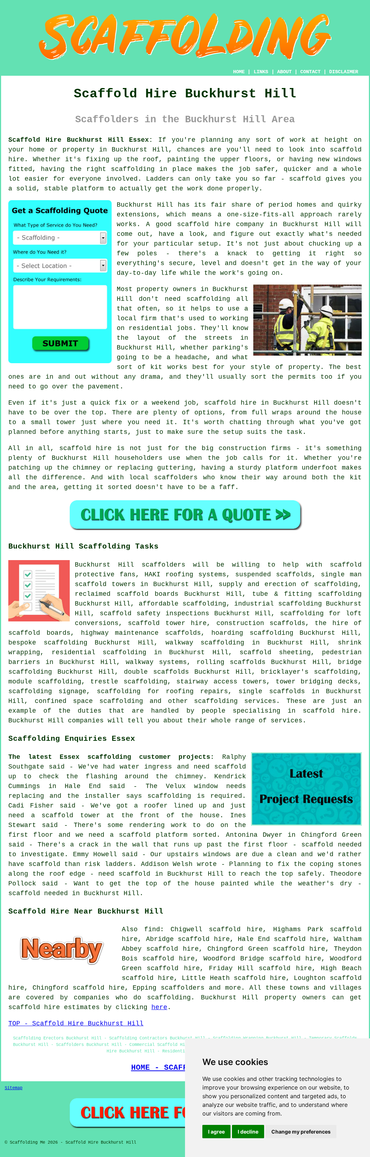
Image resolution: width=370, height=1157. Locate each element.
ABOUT (284, 72)
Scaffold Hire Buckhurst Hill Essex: (80, 140)
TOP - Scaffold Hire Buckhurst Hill (75, 1023)
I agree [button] (216, 1132)
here (159, 1007)
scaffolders (163, 564)
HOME (239, 72)
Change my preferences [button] (301, 1132)
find (152, 929)
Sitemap (13, 1088)
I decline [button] (248, 1132)
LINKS (261, 72)
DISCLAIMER (343, 72)
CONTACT (310, 72)
